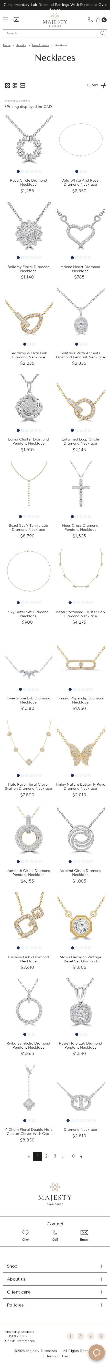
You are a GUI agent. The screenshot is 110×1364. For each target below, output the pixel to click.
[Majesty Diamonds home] (55, 20)
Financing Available (19, 1331)
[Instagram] (80, 1336)
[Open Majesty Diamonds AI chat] (97, 1352)
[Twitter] (101, 1336)
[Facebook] (70, 1336)
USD (23, 1336)
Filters (92, 85)
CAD (13, 1336)
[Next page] (81, 1156)
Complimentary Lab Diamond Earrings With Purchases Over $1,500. (55, 7)
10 (72, 1156)
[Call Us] (90, 20)
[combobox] (53, 33)
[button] (7, 85)
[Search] (103, 33)
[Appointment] (16, 20)
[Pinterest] (91, 1336)
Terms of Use (57, 1356)
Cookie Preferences (20, 1341)
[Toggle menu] (8, 20)
